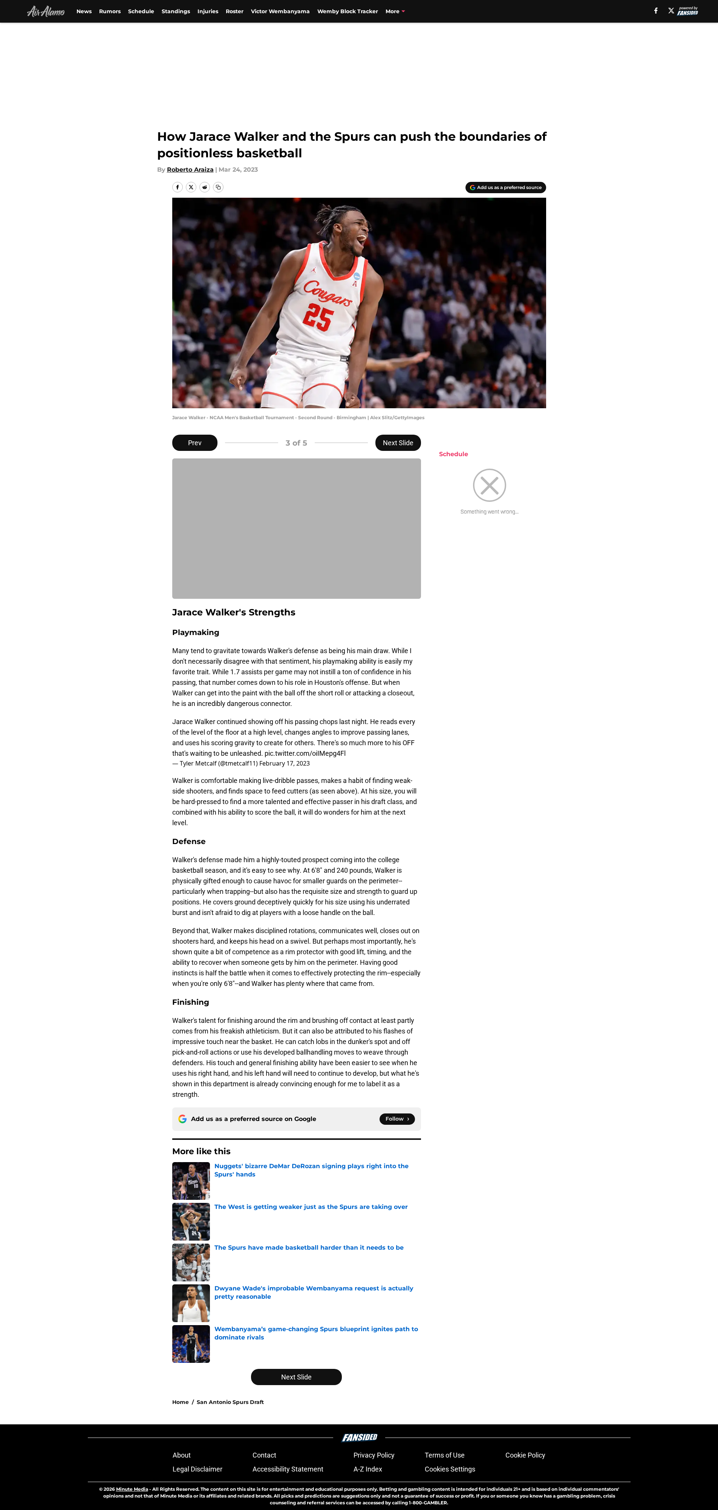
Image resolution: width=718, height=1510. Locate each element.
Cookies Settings (450, 1469)
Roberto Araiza (190, 169)
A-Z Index (368, 1469)
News (84, 11)
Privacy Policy (374, 1455)
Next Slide (398, 443)
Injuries (207, 11)
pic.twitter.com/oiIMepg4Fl (305, 753)
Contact (264, 1455)
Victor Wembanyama (280, 11)
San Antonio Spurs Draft (230, 1402)
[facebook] (656, 11)
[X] (671, 11)
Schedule (141, 11)
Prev (195, 443)
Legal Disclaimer (197, 1469)
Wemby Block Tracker (347, 11)
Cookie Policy (525, 1455)
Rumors (110, 11)
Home (180, 1402)
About (182, 1455)
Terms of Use (445, 1455)
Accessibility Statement (288, 1469)
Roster (234, 11)
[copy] (218, 187)
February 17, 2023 (284, 763)
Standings (176, 11)
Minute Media (132, 1489)
